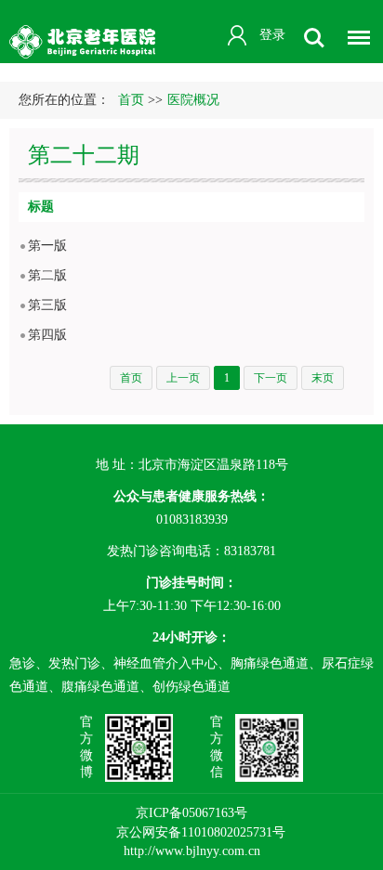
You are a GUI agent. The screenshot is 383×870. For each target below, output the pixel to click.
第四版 (47, 335)
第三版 (47, 305)
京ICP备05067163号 (191, 813)
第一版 (47, 246)
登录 (272, 35)
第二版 (47, 275)
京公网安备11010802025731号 (200, 832)
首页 (131, 100)
